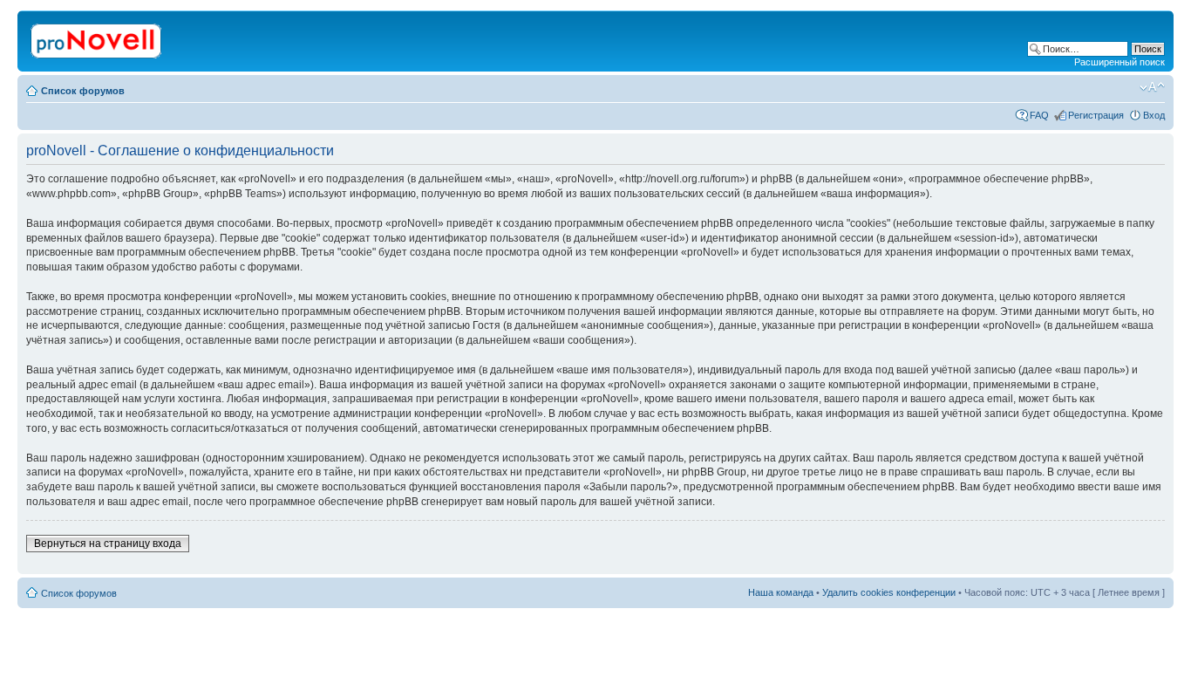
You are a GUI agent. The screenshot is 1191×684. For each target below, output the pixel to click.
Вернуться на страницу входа (107, 543)
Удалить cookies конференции (889, 592)
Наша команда (780, 592)
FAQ (1039, 115)
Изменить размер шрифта (1152, 87)
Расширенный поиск (1119, 62)
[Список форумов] (97, 37)
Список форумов (83, 91)
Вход (1154, 115)
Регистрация (1096, 115)
